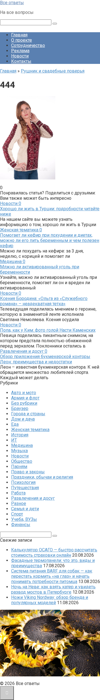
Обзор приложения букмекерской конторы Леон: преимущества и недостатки (45, 359)
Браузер (19, 408)
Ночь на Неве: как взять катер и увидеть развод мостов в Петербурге (53, 589)
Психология (23, 482)
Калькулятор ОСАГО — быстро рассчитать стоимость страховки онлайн (54, 552)
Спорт (17, 514)
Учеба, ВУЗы (24, 519)
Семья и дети (25, 508)
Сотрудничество (28, 45)
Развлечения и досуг (33, 498)
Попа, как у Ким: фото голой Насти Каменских (48, 330)
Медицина (22, 445)
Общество (21, 461)
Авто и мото (23, 392)
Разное (18, 503)
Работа (18, 493)
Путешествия (25, 487)
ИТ (14, 440)
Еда (15, 424)
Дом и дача (23, 419)
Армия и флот (25, 398)
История (19, 435)
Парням (19, 466)
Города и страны (28, 413)
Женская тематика (30, 429)
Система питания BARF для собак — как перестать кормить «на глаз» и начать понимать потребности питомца (51, 576)
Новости (20, 56)
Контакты (21, 61)
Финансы (20, 524)
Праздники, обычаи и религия (42, 477)
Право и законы (28, 471)
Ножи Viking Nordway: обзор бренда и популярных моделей (49, 600)
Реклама (20, 50)
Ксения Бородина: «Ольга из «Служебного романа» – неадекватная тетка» (44, 301)
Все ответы (12, 2)
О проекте (21, 40)
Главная (19, 35)
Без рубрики (24, 403)
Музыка (19, 450)
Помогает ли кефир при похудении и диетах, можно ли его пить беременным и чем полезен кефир (49, 240)
